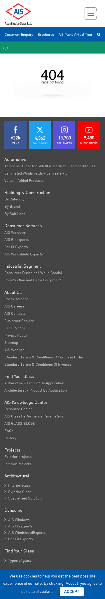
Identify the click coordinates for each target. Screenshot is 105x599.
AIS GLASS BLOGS (19, 423)
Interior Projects (17, 463)
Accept (71, 591)
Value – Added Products (23, 180)
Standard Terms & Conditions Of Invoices (37, 364)
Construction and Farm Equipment (32, 280)
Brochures (46, 34)
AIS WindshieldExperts (25, 532)
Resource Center (18, 408)
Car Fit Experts (18, 538)
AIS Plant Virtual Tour (75, 34)
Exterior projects (18, 456)
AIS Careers (14, 306)
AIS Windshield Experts (23, 254)
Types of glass (18, 560)
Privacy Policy (15, 335)
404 (5, 48)
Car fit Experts (16, 246)
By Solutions (14, 213)
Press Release (16, 298)
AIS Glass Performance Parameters (33, 416)
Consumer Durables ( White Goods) (33, 272)
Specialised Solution (23, 498)
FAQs (8, 430)
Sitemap (11, 342)
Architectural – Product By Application (35, 390)
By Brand (12, 206)
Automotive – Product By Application (34, 383)
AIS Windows (15, 232)
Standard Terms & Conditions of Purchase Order (43, 357)
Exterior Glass (17, 491)
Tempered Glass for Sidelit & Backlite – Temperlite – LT (50, 165)
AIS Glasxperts (16, 239)
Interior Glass (17, 485)
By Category (14, 199)
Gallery (10, 438)
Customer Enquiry (19, 34)
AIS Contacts (14, 313)
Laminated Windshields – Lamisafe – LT (36, 173)
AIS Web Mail (15, 349)
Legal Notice (14, 328)
